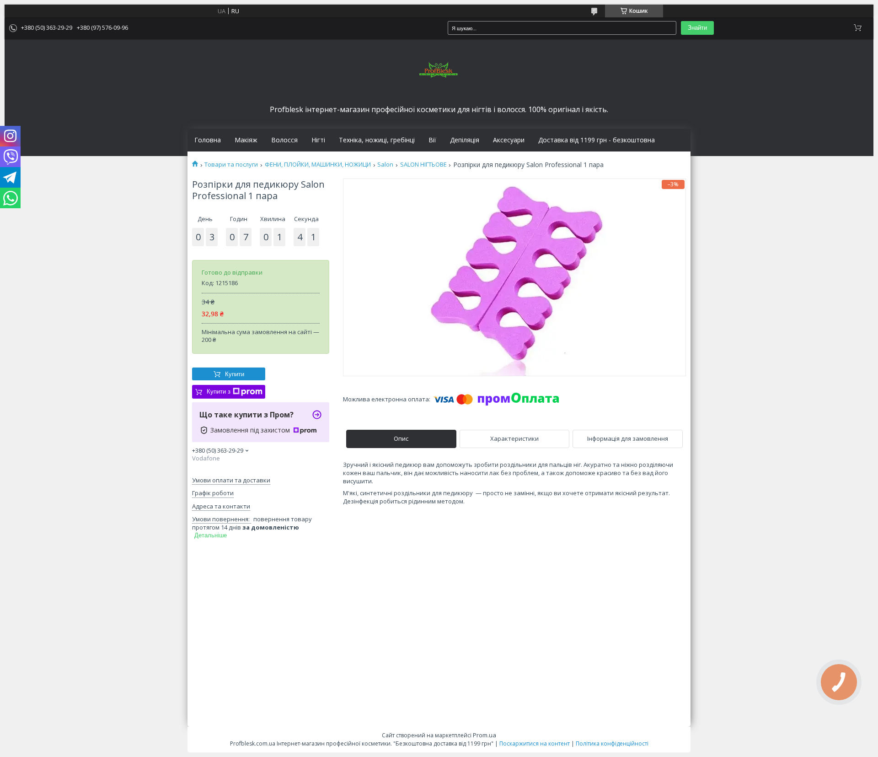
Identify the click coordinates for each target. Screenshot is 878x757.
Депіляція (464, 140)
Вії (432, 140)
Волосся (284, 140)
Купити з (218, 391)
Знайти (697, 27)
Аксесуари (509, 140)
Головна (207, 140)
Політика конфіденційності (612, 743)
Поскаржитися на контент (534, 743)
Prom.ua (484, 735)
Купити (234, 374)
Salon (385, 164)
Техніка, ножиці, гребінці (377, 140)
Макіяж (246, 140)
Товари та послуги (231, 164)
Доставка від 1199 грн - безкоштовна (596, 140)
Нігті (318, 140)
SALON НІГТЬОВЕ (423, 164)
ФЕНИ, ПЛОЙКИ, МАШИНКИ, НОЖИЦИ (318, 164)
